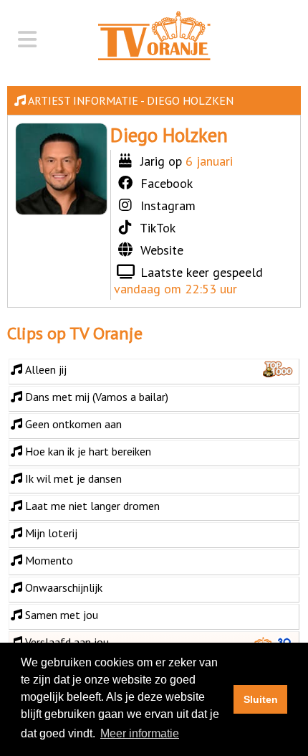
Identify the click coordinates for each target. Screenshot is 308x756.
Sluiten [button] (261, 699)
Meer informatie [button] (139, 733)
